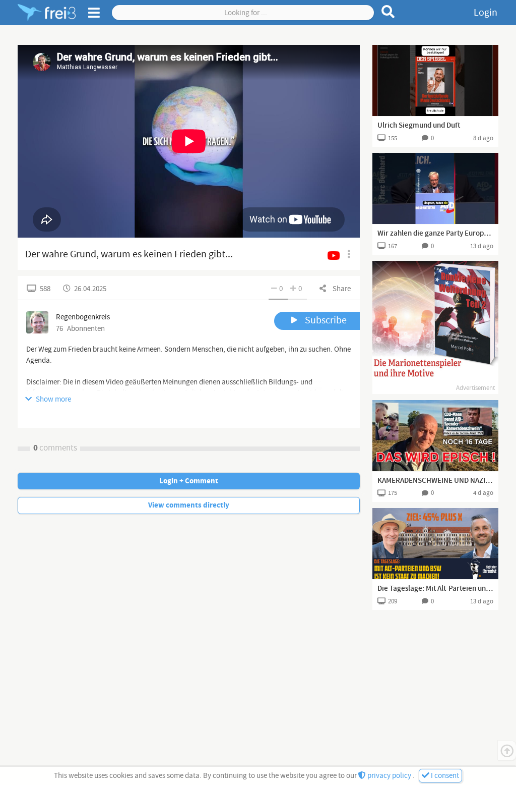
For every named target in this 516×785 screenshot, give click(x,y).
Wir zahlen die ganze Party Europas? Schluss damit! (435, 234)
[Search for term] (388, 12)
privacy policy (389, 775)
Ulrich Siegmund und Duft (418, 126)
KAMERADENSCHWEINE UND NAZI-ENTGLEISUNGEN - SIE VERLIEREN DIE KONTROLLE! (435, 481)
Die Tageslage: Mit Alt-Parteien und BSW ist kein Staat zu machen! (435, 589)
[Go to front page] (47, 12)
